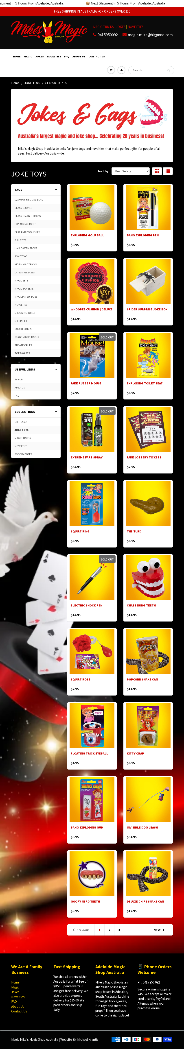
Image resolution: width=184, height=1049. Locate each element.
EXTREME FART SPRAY (87, 457)
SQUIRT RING (80, 531)
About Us (78, 56)
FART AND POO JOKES (27, 232)
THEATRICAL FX (23, 345)
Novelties (54, 56)
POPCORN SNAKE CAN (142, 679)
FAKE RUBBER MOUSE (86, 383)
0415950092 (108, 34)
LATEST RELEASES (25, 272)
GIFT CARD (21, 421)
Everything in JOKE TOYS (29, 199)
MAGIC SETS (21, 280)
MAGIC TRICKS (103, 27)
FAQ (66, 56)
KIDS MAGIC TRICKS (26, 264)
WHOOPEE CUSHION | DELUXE (91, 309)
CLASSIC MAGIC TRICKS (28, 216)
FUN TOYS (20, 240)
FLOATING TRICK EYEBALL (89, 753)
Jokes (39, 56)
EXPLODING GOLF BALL (87, 235)
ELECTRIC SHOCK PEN (86, 605)
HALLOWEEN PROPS (26, 248)
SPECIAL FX (21, 321)
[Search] (168, 70)
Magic (28, 56)
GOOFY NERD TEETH (85, 901)
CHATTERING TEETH (141, 605)
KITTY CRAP (135, 753)
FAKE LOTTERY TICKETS (144, 457)
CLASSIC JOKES (23, 207)
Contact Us (96, 56)
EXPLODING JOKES (25, 224)
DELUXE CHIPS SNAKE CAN (145, 901)
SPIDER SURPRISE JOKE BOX (147, 309)
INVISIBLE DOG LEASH (142, 827)
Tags (18, 190)
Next (157, 930)
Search (19, 379)
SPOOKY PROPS (23, 454)
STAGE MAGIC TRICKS (27, 337)
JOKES (121, 27)
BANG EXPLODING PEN (143, 235)
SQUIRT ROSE (80, 679)
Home (17, 56)
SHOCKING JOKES (25, 312)
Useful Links (25, 369)
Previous (83, 930)
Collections (25, 412)
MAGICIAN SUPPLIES (26, 296)
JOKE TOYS (32, 83)
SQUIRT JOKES (23, 329)
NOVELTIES (136, 27)
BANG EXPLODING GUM (87, 827)
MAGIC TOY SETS (24, 288)
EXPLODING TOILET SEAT (145, 383)
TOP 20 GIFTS (22, 353)
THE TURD (134, 531)
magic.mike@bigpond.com (150, 34)
